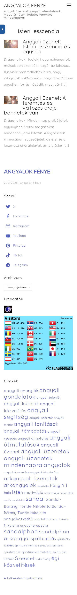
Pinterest (19, 245)
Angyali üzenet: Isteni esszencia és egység (46, 47)
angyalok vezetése (16, 472)
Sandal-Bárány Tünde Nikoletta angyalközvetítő (35, 513)
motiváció (33, 493)
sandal (35, 499)
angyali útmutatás (33, 438)
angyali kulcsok (21, 404)
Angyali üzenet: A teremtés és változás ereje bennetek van (35, 106)
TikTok (17, 255)
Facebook (20, 216)
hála (7, 492)
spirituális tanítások (50, 546)
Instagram (20, 226)
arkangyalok (20, 485)
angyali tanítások (36, 424)
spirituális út (12, 552)
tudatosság (43, 559)
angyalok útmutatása (44, 472)
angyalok (57, 465)
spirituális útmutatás (37, 552)
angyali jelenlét (49, 397)
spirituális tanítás (26, 546)
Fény (55, 486)
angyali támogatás (25, 431)
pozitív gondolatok (14, 500)
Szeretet (24, 559)
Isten (17, 492)
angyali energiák (21, 391)
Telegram (20, 265)
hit (64, 486)
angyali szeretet (41, 418)
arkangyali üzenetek (31, 479)
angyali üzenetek (45, 451)
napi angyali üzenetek (58, 493)
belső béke (43, 486)
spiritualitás (43, 539)
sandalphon (21, 532)
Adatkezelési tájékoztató (23, 578)
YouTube (19, 236)
